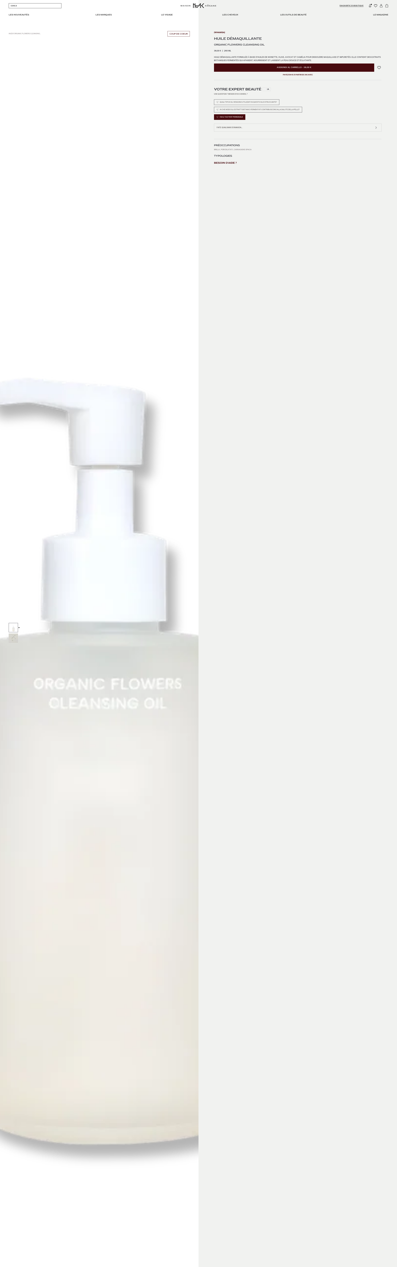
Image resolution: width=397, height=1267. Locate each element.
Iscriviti (198, 673)
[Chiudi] (237, 586)
